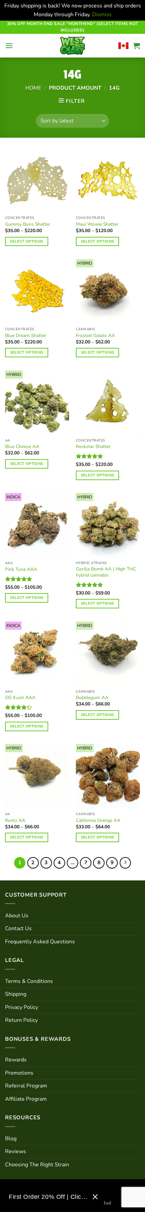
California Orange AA (98, 820)
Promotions (19, 1073)
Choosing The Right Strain (37, 1164)
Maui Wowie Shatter (97, 224)
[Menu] (9, 45)
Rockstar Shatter (93, 447)
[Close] (95, 1197)
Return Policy (21, 1020)
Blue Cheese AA (22, 447)
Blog (11, 1138)
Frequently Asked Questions (40, 941)
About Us (16, 915)
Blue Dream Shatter (25, 336)
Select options (27, 241)
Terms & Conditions (29, 981)
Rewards (16, 1059)
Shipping (15, 994)
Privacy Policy (21, 1007)
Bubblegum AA (92, 698)
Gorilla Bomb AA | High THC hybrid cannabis (106, 572)
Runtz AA (15, 820)
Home (33, 88)
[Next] (125, 863)
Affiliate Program (26, 1099)
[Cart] (136, 45)
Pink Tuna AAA (21, 569)
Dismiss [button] (102, 14)
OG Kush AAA (20, 698)
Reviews (15, 1151)
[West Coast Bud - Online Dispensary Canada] (72, 46)
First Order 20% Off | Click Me (48, 1196)
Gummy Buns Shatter (27, 224)
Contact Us (18, 928)
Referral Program (26, 1086)
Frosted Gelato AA (95, 336)
